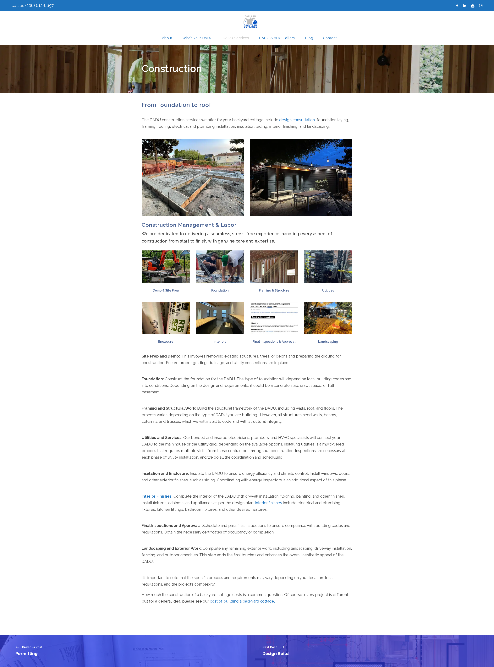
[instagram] (480, 5)
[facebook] (457, 5)
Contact (330, 38)
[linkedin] (464, 5)
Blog (309, 38)
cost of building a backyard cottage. (242, 601)
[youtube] (472, 5)
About (167, 38)
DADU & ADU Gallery (277, 38)
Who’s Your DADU (197, 38)
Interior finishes (268, 502)
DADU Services (236, 38)
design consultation (297, 120)
